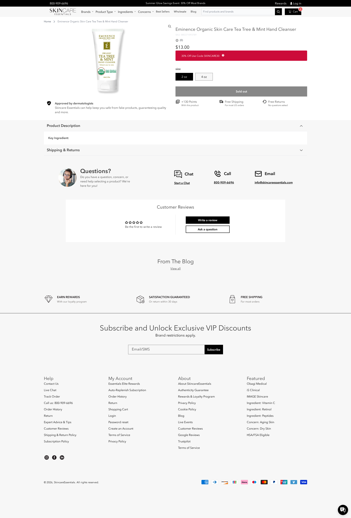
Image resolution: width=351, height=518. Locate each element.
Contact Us (51, 383)
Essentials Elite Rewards (124, 383)
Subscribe (213, 349)
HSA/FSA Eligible (258, 435)
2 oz (184, 77)
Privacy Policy (117, 441)
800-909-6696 (59, 3)
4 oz (204, 77)
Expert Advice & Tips (57, 422)
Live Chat (50, 390)
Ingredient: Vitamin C (261, 403)
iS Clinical (253, 390)
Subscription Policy (56, 441)
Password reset (118, 422)
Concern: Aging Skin (260, 422)
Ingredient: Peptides (260, 415)
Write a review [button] (207, 220)
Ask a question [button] (207, 229)
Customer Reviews (56, 428)
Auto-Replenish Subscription (127, 390)
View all (175, 268)
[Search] (169, 26)
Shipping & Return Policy (60, 435)
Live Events (185, 422)
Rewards (280, 3)
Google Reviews (189, 435)
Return (48, 415)
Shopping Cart (118, 409)
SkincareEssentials (64, 482)
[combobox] (241, 11)
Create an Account (120, 428)
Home (47, 21)
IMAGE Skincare (257, 396)
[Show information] (222, 55)
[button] (86, 11)
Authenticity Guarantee (193, 390)
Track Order (52, 396)
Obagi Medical (257, 383)
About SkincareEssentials (194, 383)
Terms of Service (119, 435)
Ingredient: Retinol (259, 409)
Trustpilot (184, 441)
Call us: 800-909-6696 (58, 403)
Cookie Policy (187, 409)
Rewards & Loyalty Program (196, 396)
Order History (53, 409)
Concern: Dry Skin (259, 428)
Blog (181, 415)
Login (112, 415)
